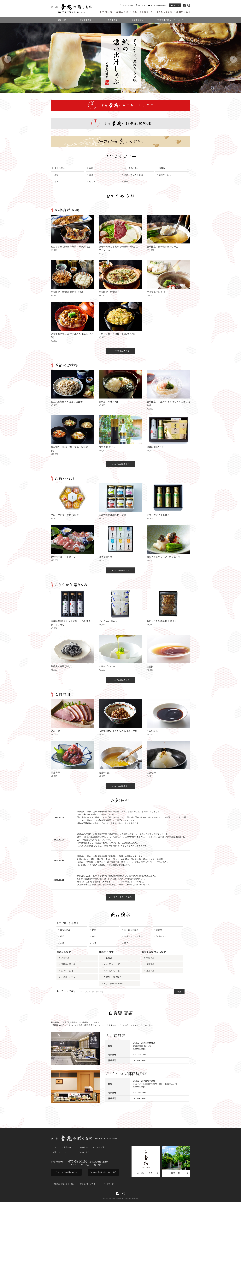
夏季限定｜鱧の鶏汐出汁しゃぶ (163, 246)
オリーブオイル (107, 666)
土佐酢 (150, 666)
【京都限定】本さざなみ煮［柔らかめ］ (119, 731)
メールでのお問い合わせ (67, 1172)
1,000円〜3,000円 (112, 964)
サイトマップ (108, 1184)
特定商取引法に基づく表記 (64, 1184)
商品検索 (62, 20)
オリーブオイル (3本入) (159, 515)
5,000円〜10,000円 (112, 977)
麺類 (91, 175)
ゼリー (92, 181)
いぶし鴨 (55, 731)
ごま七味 (151, 772)
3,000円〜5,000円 (112, 971)
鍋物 (91, 168)
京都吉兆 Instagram (188, 5)
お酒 (56, 181)
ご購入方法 (99, 1147)
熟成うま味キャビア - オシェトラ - (164, 557)
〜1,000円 (108, 958)
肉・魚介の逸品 (131, 168)
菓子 (126, 181)
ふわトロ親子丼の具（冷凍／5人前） (117, 334)
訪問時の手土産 (68, 964)
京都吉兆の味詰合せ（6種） (113, 515)
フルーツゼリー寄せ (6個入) (65, 515)
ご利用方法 (83, 1147)
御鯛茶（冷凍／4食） (109, 401)
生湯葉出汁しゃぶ (156, 292)
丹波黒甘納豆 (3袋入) (61, 666)
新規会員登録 (128, 5)
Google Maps (139, 1049)
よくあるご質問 (82, 1152)
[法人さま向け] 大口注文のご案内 (103, 1172)
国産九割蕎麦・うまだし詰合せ (67, 401)
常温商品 (150, 958)
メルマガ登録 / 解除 (158, 5)
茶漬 (56, 175)
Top (54, 1147)
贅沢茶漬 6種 (105, 557)
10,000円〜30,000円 (113, 983)
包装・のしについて (60, 1152)
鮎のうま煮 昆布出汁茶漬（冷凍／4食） (71, 246)
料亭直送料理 (138, 20)
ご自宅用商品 (112, 20)
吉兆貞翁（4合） (107, 447)
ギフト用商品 (86, 20)
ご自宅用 (65, 958)
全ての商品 (59, 168)
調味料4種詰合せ (155, 447)
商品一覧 (67, 1147)
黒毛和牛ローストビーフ (63, 557)
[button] (7, 59)
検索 (179, 991)
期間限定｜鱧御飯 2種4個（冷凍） (68, 292)
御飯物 (162, 168)
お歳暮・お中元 (68, 977)
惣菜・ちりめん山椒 (133, 175)
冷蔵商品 (150, 964)
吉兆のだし (104, 772)
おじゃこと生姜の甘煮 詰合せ (162, 621)
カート (176, 5)
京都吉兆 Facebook (184, 5)
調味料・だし (165, 175)
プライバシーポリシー (88, 1184)
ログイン (141, 5)
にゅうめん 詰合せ (108, 621)
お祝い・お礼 (67, 971)
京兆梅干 (55, 772)
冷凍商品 (150, 971)
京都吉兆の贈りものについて (170, 20)
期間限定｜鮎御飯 (108, 292)
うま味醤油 (152, 731)
